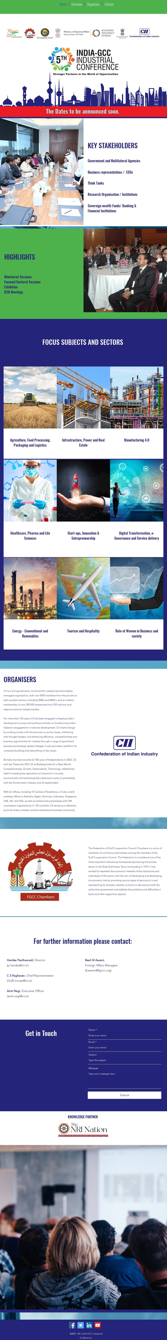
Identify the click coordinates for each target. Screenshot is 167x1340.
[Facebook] (72, 1325)
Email (92, 1042)
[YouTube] (97, 1325)
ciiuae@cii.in (23, 980)
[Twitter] (80, 1325)
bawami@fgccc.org (98, 970)
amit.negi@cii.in (18, 996)
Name (92, 1030)
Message (93, 1068)
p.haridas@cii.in (18, 965)
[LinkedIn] (89, 1325)
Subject (93, 1054)
